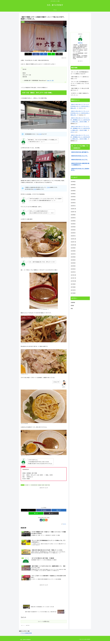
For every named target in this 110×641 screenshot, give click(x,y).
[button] (59, 54)
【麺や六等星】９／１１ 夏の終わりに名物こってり (80, 77)
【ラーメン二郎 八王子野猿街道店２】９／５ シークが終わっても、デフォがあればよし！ (80, 83)
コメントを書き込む (44, 621)
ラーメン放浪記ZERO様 (26, 633)
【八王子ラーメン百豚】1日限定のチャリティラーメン (80, 94)
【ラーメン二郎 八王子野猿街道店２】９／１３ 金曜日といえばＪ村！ (80, 72)
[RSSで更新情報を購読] (46, 520)
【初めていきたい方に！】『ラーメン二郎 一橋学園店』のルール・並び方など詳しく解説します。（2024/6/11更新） (80, 119)
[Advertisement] (44, 497)
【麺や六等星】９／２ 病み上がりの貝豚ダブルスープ (80, 89)
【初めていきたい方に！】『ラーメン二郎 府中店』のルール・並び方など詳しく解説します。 (80, 106)
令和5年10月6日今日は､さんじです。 (79, 159)
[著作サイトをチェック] (41, 520)
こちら (39, 134)
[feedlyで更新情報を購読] (44, 520)
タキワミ (80, 42)
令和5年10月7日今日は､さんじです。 (79, 155)
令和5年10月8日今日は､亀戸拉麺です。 (80, 152)
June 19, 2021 (50, 80)
